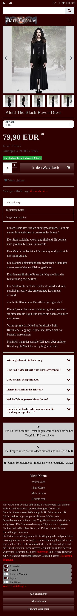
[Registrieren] (11, 3)
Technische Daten (15, 209)
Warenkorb (38, 482)
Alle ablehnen (38, 601)
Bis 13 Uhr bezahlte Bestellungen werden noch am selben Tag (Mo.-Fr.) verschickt (39, 433)
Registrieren (38, 498)
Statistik (14, 570)
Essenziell (15, 566)
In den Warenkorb (45, 167)
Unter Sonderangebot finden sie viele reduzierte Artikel (40, 462)
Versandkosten (38, 191)
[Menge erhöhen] (14, 165)
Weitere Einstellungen (14, 586)
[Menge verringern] (14, 170)
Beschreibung (13, 202)
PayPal (13, 578)
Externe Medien (18, 574)
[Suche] (69, 10)
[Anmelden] (4, 3)
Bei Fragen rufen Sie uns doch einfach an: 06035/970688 (39, 451)
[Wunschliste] (54, 3)
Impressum (42, 552)
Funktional (15, 582)
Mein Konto (38, 493)
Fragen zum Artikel (16, 217)
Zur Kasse (39, 487)
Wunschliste (15, 180)
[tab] (38, 202)
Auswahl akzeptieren (39, 609)
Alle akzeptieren (38, 593)
